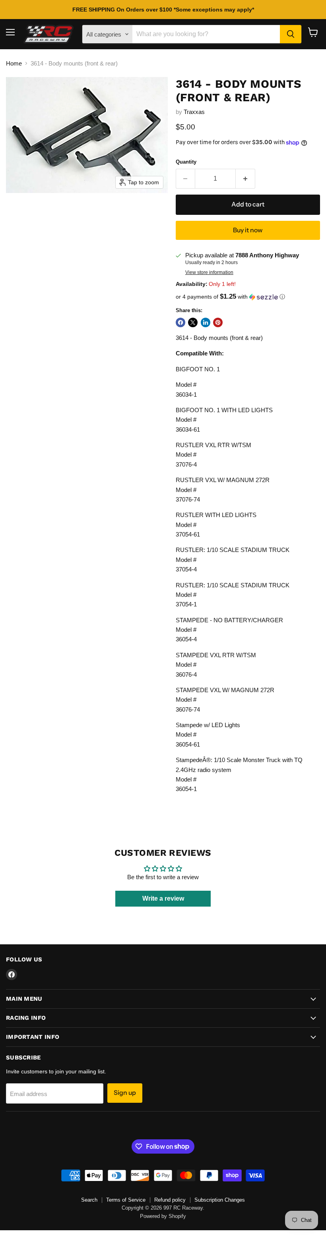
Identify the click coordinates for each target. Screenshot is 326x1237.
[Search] (290, 34)
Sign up (125, 1092)
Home (14, 63)
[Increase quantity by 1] (245, 179)
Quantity (186, 162)
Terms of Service (126, 1200)
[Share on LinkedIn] (205, 322)
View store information (209, 272)
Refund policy (170, 1200)
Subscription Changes (219, 1200)
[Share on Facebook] (180, 322)
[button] (248, 297)
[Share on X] (193, 322)
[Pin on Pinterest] (218, 322)
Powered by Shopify (163, 1216)
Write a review (163, 898)
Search (89, 1200)
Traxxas (194, 111)
